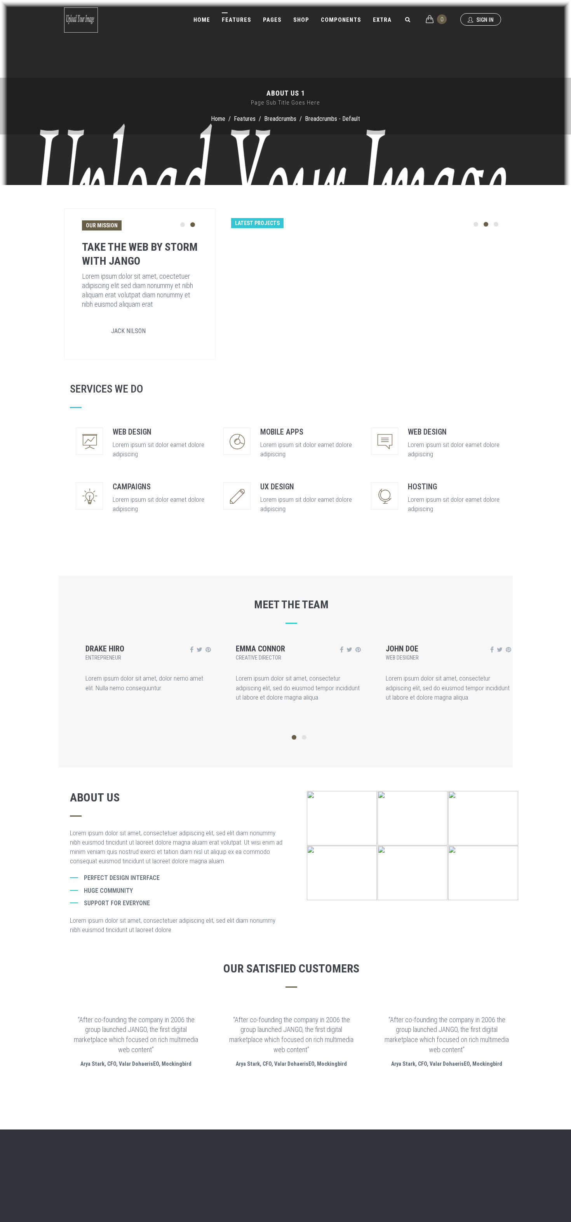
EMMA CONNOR (260, 648)
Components (341, 19)
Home (201, 19)
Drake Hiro (104, 648)
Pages (272, 19)
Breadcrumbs (280, 118)
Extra (382, 19)
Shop (301, 19)
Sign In (484, 20)
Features (236, 19)
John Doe (402, 648)
